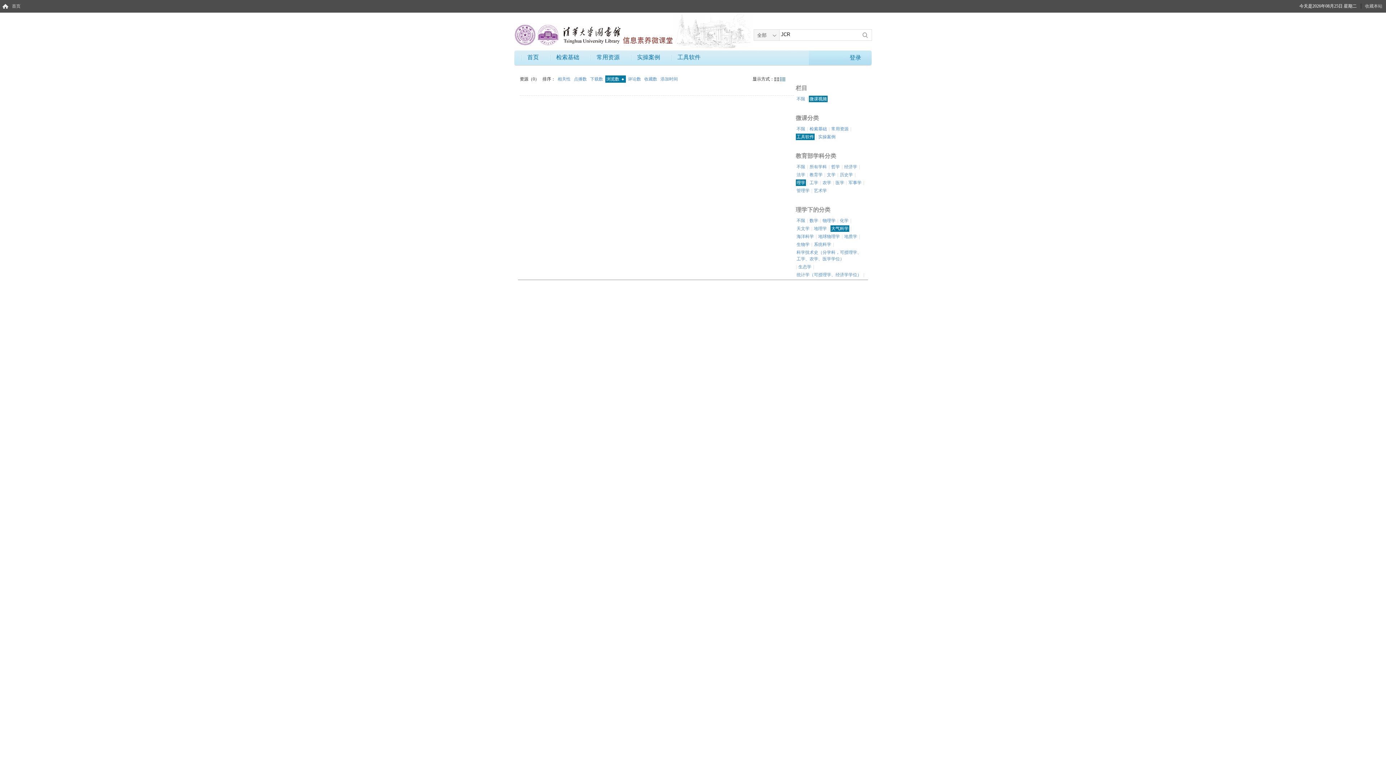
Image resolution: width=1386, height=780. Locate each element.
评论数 (635, 79)
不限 (801, 98)
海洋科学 (805, 236)
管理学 (803, 190)
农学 (827, 182)
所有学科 (818, 166)
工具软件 (689, 57)
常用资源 (608, 57)
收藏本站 (1373, 6)
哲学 (835, 166)
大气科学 (840, 228)
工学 (814, 182)
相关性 (565, 79)
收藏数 (651, 79)
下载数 (597, 79)
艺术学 (820, 190)
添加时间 (669, 79)
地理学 (820, 228)
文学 (831, 174)
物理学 (829, 220)
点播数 (581, 79)
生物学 (803, 244)
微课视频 (818, 98)
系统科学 (822, 244)
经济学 (850, 166)
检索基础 (567, 57)
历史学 (846, 174)
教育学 (816, 174)
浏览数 (613, 79)
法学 (801, 174)
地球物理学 (829, 236)
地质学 (850, 236)
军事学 (855, 182)
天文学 (803, 228)
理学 (801, 182)
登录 (855, 58)
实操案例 (648, 57)
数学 (814, 220)
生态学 (804, 266)
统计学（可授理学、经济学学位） (829, 274)
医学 (840, 182)
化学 (844, 220)
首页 (16, 6)
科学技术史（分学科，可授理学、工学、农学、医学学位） (829, 255)
